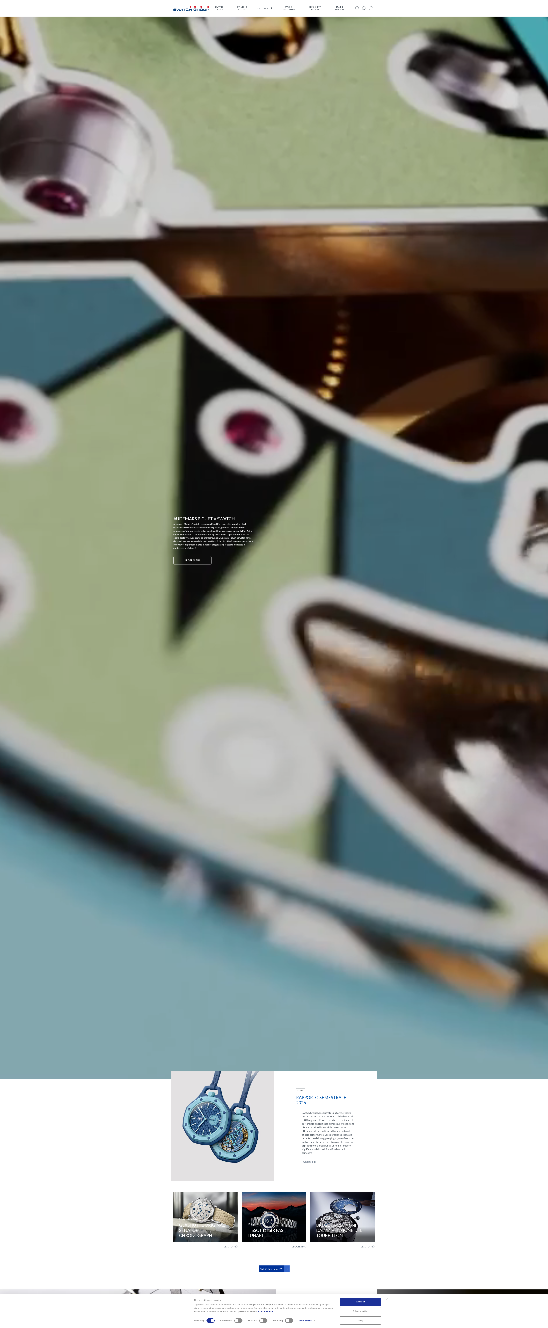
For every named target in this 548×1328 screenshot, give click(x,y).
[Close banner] (387, 1299)
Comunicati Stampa (315, 8)
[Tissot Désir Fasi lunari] (274, 1217)
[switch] (238, 1320)
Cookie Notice (265, 1311)
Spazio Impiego (339, 8)
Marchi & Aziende (242, 8)
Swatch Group (219, 8)
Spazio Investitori (288, 8)
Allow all (360, 1301)
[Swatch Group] (191, 8)
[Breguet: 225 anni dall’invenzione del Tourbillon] (342, 1217)
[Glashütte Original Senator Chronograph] (205, 1217)
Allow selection (360, 1311)
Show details (305, 1320)
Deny (360, 1320)
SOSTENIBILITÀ (264, 8)
